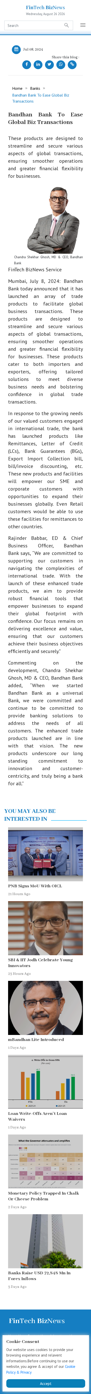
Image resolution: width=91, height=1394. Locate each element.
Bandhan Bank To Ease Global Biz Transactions (40, 98)
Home (17, 88)
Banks (35, 88)
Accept (46, 1383)
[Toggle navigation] (83, 25)
